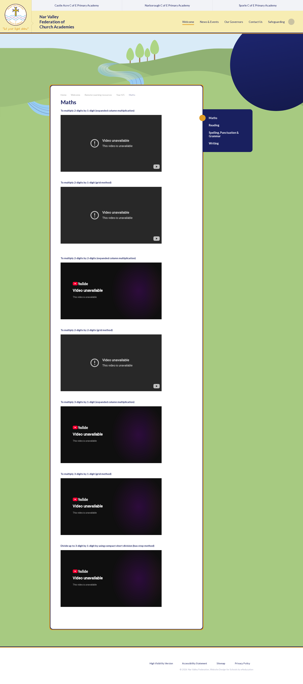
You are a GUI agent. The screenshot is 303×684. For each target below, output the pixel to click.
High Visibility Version (161, 663)
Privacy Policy (242, 663)
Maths (132, 95)
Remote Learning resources (98, 95)
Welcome (75, 95)
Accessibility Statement (194, 663)
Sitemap (221, 663)
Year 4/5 (120, 95)
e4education (247, 669)
